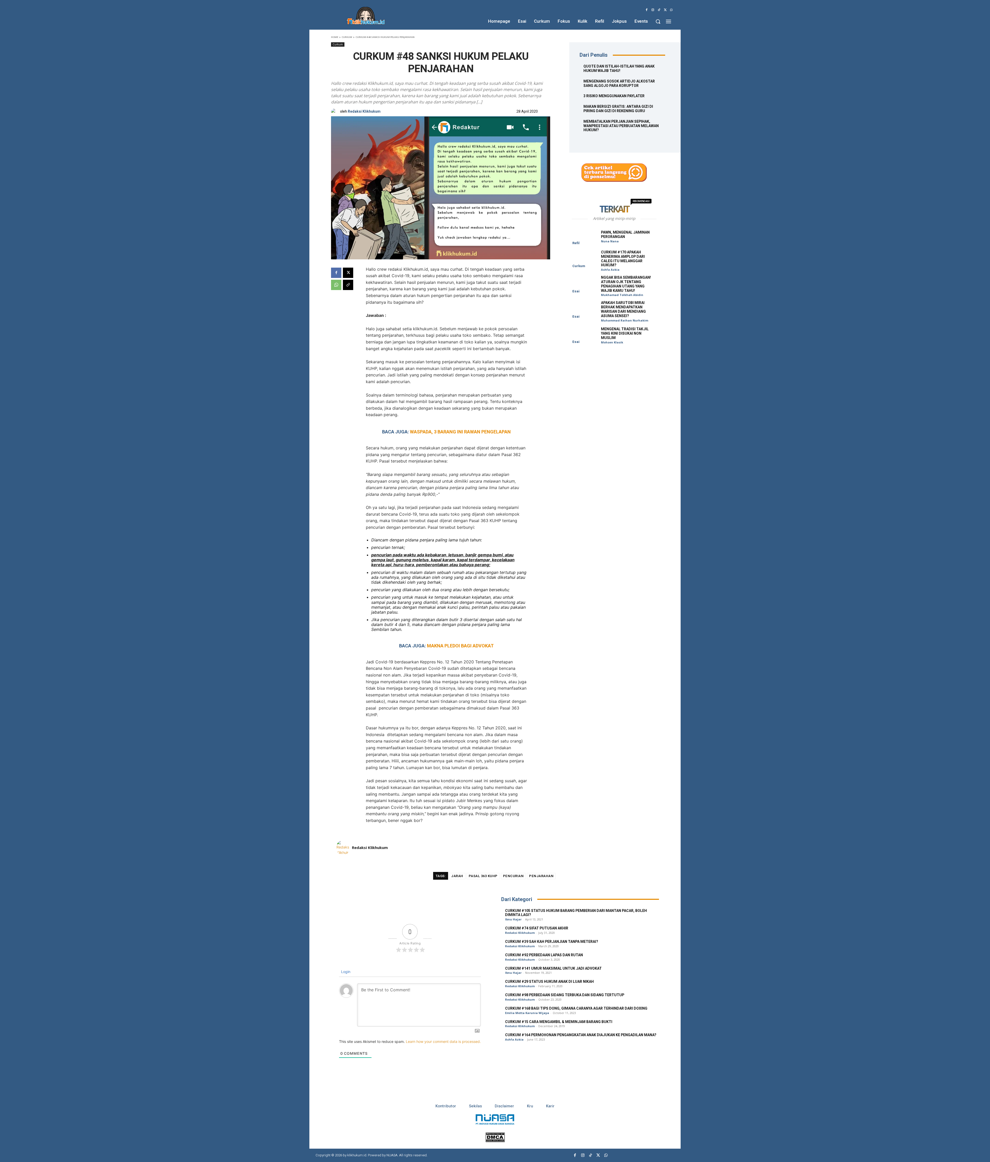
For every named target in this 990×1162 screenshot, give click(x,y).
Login (345, 971)
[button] (658, 21)
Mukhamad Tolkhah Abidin (622, 295)
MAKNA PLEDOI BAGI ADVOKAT (460, 645)
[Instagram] (653, 10)
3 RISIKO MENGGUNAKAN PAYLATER (614, 96)
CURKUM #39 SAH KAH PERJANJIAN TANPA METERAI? (551, 941)
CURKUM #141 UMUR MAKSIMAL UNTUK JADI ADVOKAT (553, 968)
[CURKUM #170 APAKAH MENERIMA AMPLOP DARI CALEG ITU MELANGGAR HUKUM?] (584, 259)
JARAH (457, 875)
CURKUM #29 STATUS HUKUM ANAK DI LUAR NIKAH (549, 981)
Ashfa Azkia (610, 269)
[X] (665, 10)
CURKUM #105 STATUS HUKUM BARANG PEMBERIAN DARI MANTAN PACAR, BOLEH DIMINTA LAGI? (576, 913)
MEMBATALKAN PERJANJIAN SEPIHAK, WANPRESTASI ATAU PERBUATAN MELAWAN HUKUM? (621, 126)
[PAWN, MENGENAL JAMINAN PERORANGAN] (584, 236)
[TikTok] (659, 10)
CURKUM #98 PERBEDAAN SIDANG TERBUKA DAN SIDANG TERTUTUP (564, 995)
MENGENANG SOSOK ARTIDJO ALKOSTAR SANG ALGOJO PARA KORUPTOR (619, 83)
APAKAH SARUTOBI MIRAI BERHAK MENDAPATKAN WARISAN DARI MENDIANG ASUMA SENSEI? (623, 309)
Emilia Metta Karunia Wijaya (527, 1013)
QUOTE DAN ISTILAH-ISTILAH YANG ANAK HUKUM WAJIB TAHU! (619, 68)
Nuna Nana (610, 241)
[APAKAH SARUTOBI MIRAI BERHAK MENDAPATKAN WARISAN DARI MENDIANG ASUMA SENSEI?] (584, 310)
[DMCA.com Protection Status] (495, 1141)
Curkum (347, 37)
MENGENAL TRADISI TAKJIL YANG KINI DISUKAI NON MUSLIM (625, 333)
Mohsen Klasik (612, 342)
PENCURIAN (513, 875)
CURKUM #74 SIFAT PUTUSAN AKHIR (536, 928)
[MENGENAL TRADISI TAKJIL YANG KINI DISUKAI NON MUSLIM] (584, 335)
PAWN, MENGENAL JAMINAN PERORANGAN (625, 235)
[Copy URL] (348, 285)
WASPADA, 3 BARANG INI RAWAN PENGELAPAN (460, 431)
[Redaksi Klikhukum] (335, 112)
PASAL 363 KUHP (483, 875)
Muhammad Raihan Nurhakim (624, 320)
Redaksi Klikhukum (364, 112)
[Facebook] (647, 10)
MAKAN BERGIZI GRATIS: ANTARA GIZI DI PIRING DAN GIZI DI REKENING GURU (618, 109)
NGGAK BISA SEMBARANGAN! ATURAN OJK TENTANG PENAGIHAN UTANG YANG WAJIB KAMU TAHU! (626, 284)
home (334, 37)
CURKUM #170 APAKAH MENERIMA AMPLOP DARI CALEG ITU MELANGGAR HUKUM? (623, 259)
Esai (576, 291)
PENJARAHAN (541, 875)
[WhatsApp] (671, 10)
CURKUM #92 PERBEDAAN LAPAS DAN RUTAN (544, 955)
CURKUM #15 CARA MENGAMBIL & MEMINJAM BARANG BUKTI (558, 1022)
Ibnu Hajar (513, 919)
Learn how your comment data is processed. (443, 1041)
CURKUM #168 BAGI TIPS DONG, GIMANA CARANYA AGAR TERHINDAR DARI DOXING (576, 1008)
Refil (576, 243)
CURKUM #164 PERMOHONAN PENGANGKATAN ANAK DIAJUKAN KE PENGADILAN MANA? (580, 1035)
